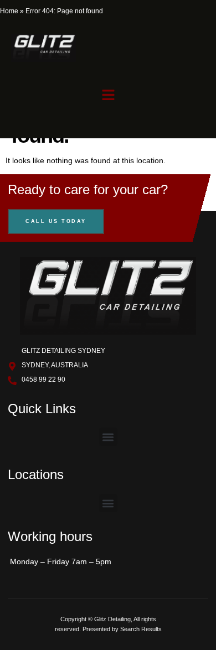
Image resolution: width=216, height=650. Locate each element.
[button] (108, 94)
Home (9, 11)
